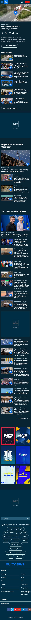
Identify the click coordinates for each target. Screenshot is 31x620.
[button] (11, 108)
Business (3, 577)
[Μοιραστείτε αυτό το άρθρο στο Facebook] (2, 33)
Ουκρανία (15, 541)
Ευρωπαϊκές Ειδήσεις (7, 232)
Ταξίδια (3, 584)
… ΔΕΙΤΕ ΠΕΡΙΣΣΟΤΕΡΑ (9, 46)
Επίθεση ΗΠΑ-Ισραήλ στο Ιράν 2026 (15, 533)
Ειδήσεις (16, 379)
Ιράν (11, 556)
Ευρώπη (3, 574)
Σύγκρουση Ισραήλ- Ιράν (15, 529)
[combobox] (15, 518)
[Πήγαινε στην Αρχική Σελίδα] (6, 2)
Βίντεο (3, 588)
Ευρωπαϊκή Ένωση (15, 548)
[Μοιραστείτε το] (10, 33)
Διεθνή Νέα (17, 261)
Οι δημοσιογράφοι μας (7, 591)
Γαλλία (25, 541)
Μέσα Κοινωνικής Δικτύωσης (15, 552)
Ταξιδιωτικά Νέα (19, 249)
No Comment (5, 167)
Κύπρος (19, 556)
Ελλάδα (25, 537)
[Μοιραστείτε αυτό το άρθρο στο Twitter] (6, 33)
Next (2, 581)
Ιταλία (6, 541)
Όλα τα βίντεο (22, 418)
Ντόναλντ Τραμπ (15, 545)
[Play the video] (15, 12)
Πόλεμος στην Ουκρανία (11, 537)
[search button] (28, 518)
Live (27, 2)
